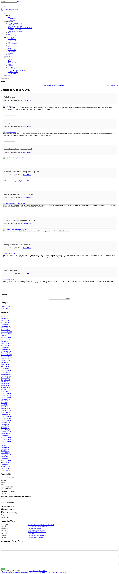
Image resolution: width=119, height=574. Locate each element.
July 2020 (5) (4, 445)
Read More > (9, 113)
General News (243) (6, 306)
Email (2, 561)
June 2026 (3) (5, 320)
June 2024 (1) (5, 364)
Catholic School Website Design (57, 572)
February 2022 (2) (6, 410)
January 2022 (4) (5, 412)
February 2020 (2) (6, 455)
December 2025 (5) (6, 332)
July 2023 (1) (4, 382)
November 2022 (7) (6, 393)
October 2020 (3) (6, 439)
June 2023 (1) (5, 383)
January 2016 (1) (5, 470)
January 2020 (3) (5, 456)
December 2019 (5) (6, 458)
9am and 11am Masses (34, 528)
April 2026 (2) (5, 324)
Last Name (4, 553)
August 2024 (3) (5, 360)
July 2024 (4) (4, 362)
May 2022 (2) (5, 405)
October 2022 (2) (6, 395)
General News (27, 100)
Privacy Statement (34, 571)
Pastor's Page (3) (5, 308)
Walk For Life (9, 97)
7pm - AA (31, 533)
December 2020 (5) (6, 435)
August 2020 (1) (5, 443)
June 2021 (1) (5, 424)
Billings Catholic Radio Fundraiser (17, 245)
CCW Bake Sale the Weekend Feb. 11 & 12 (21, 220)
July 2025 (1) (4, 341)
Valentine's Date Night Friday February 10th (21, 172)
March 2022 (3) (5, 408)
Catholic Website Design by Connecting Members (15, 572)
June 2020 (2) (5, 447)
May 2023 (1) (5, 385)
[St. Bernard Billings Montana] (9, 9)
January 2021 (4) (5, 433)
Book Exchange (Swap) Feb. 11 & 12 (18, 194)
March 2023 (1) (5, 387)
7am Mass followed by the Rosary (37, 535)
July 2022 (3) (4, 401)
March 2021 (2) (5, 430)
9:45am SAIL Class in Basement (37, 532)
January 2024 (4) (5, 372)
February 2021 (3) (6, 431)
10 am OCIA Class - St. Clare (36, 530)
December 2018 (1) (6, 464)
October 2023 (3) (6, 378)
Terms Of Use (43, 571)
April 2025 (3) (5, 347)
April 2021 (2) (5, 428)
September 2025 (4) (6, 337)
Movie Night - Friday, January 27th (18, 149)
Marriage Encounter (12, 123)
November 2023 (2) (6, 376)
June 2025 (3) (5, 343)
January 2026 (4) (5, 330)
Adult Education (10, 270)
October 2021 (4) (6, 418)
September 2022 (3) (6, 397)
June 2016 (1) (5, 468)
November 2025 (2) (6, 333)
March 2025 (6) (5, 349)
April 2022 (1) (5, 406)
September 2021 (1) (6, 420)
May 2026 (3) (5, 322)
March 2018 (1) (5, 466)
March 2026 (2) (5, 326)
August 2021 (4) (5, 422)
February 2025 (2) (6, 351)
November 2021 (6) (6, 416)
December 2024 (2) (6, 355)
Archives (56, 85)
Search (19, 1)
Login (5, 6)
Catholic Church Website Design (38, 572)
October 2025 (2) (6, 335)
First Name (4, 545)
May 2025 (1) (5, 345)
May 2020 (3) (5, 449)
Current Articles (48, 85)
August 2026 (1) (5, 316)
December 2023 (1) (6, 374)
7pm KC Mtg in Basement (35, 537)
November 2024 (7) (6, 357)
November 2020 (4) (6, 437)
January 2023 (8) (5, 391)
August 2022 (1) (5, 399)
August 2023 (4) (5, 380)
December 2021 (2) (6, 414)
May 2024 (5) (5, 366)
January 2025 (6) (5, 353)
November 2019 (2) (6, 460)
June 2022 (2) (5, 403)
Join (3, 569)
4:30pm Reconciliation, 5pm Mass (37, 526)
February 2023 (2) (6, 389)
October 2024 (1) (6, 358)
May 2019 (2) (5, 462)
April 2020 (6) (5, 451)
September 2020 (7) (6, 441)
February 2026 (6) (6, 328)
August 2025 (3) (5, 339)
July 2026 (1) (4, 318)
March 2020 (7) (5, 453)
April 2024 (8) (5, 368)
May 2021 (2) (5, 426)
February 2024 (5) (6, 370)
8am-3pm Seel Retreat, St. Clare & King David (41, 525)
